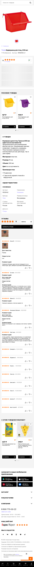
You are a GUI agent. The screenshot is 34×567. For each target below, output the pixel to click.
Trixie (3, 50)
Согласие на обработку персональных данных (13, 546)
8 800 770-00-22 (8, 509)
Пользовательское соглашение (9, 548)
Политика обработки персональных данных (13, 544)
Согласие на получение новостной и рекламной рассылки (16, 551)
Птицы (5, 211)
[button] (17, 60)
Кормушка (20, 192)
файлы (17, 554)
